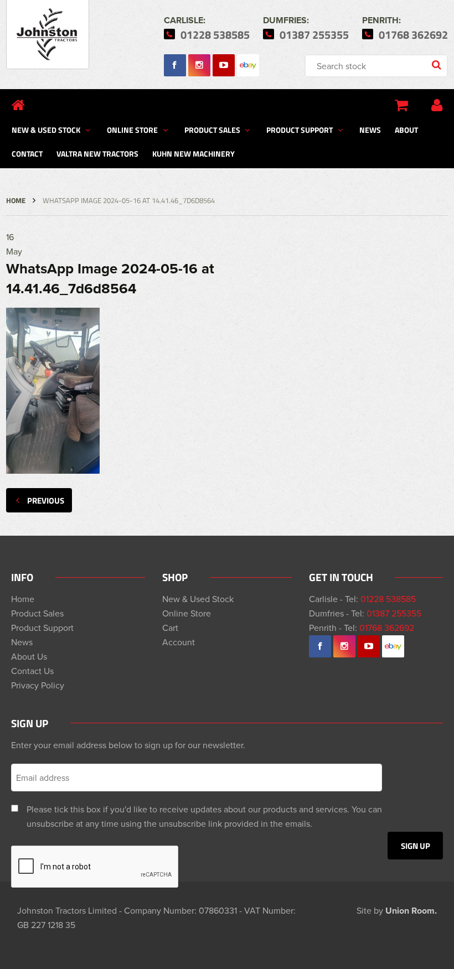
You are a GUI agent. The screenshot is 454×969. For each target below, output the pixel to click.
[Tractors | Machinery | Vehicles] (47, 34)
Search (437, 65)
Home (15, 200)
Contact (27, 153)
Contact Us (32, 671)
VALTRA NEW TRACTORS (97, 153)
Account (178, 642)
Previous (45, 500)
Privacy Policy (37, 685)
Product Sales (212, 129)
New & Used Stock (46, 129)
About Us (29, 656)
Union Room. (411, 910)
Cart (170, 627)
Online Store (132, 129)
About (406, 129)
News (370, 129)
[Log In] (437, 105)
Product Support (299, 129)
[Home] (18, 105)
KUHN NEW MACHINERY (193, 153)
